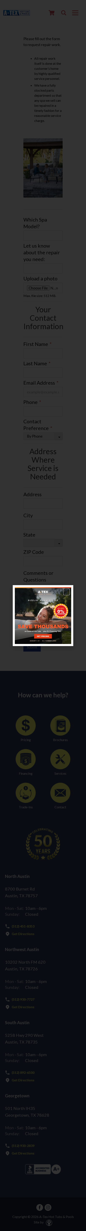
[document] (43, 615)
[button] (66, 592)
